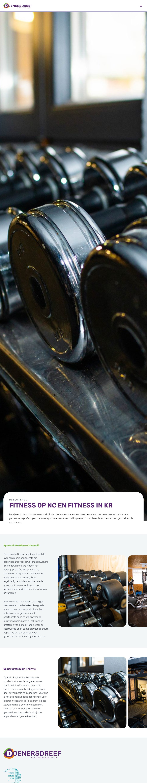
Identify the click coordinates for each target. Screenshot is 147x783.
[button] (92, 591)
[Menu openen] (141, 5)
